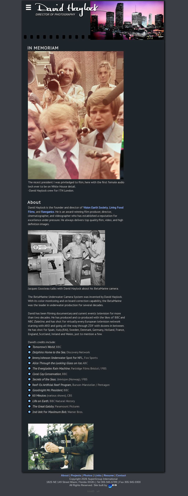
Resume (109, 475)
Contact (121, 475)
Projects (76, 475)
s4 (98, 491)
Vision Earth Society (95, 207)
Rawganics (47, 211)
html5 (90, 491)
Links (98, 475)
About (65, 475)
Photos (87, 475)
